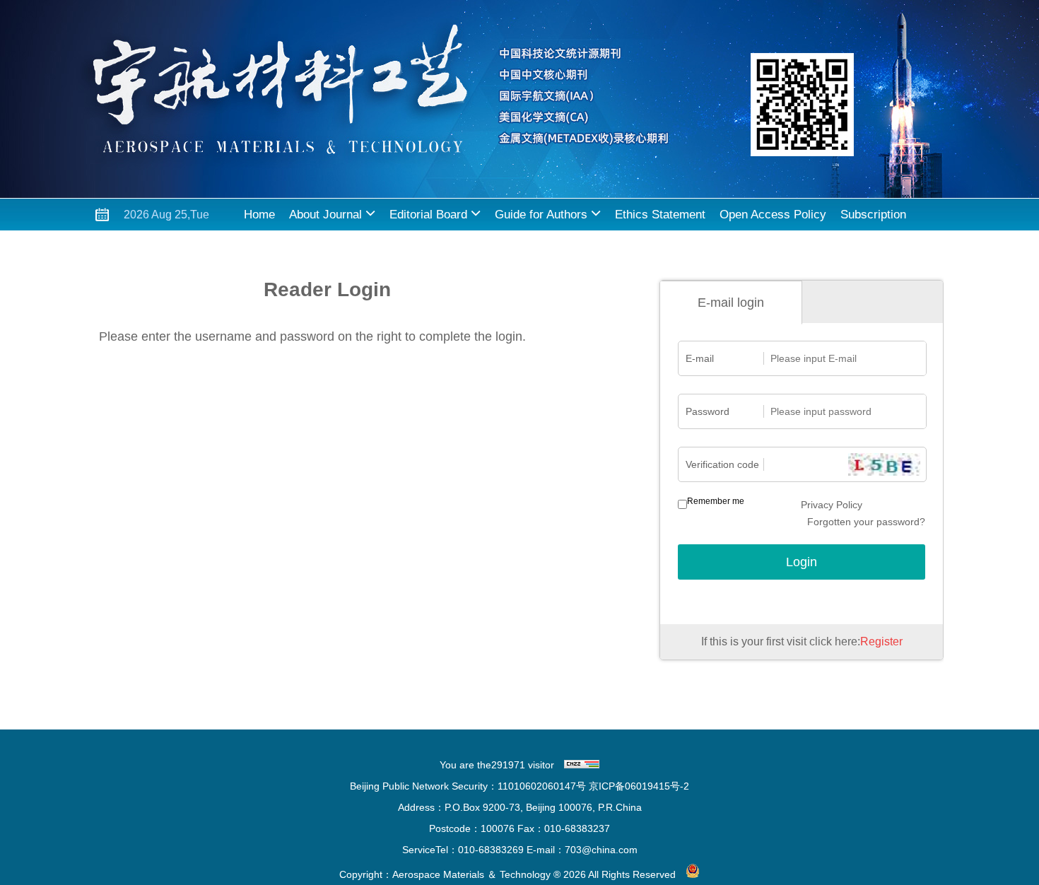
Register (881, 641)
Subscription (873, 214)
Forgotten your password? (866, 521)
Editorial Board (428, 214)
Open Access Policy (773, 214)
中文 (329, 246)
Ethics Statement (660, 214)
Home (259, 214)
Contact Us (273, 246)
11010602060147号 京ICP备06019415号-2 (593, 786)
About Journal (325, 214)
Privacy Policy (831, 504)
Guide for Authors (541, 214)
